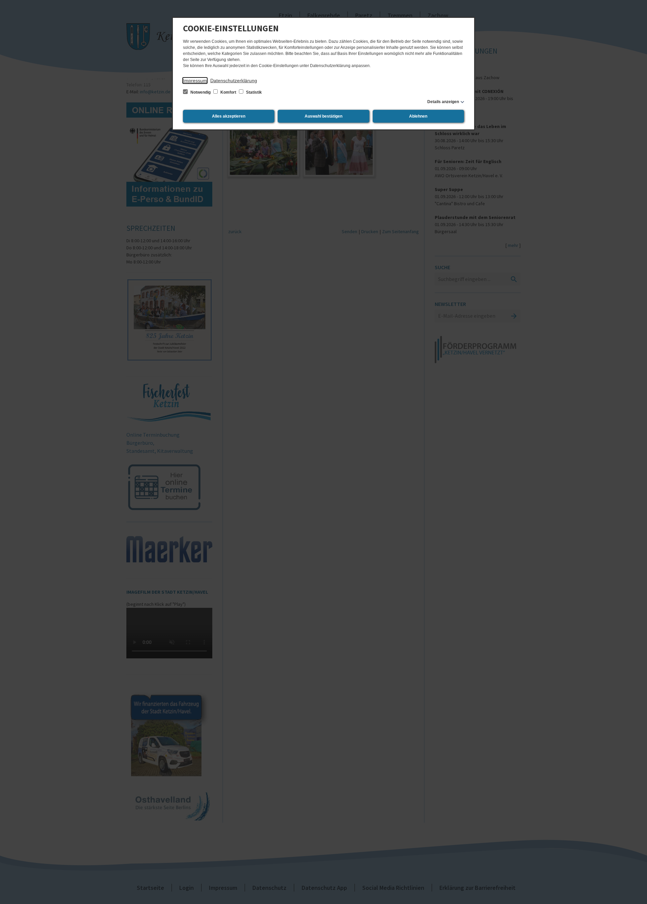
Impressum (195, 80)
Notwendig (200, 92)
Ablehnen (418, 116)
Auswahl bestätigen (323, 116)
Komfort (228, 92)
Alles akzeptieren (228, 116)
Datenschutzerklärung (233, 80)
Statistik (253, 92)
